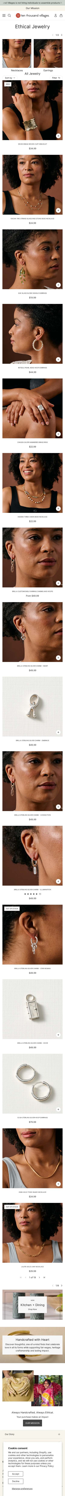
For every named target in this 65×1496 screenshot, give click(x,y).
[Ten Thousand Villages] (32, 15)
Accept (15, 1474)
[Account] (55, 15)
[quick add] (58, 135)
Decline (15, 1481)
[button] (39, 1277)
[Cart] (61, 15)
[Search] (9, 15)
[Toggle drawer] (3, 15)
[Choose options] (58, 583)
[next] (61, 35)
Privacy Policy (47, 1466)
